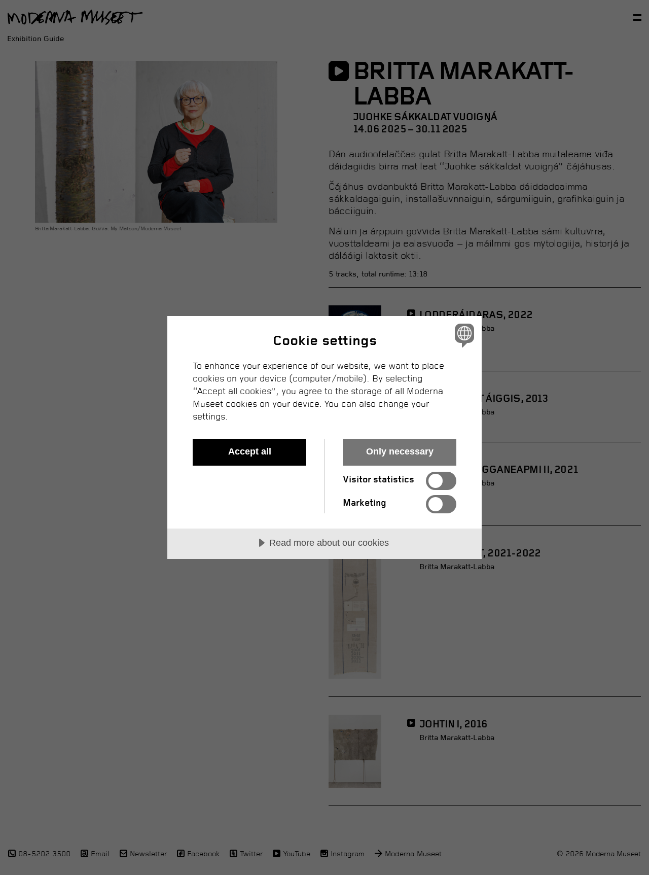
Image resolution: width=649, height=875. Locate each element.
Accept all (249, 451)
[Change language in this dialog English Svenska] (463, 335)
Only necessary (400, 451)
